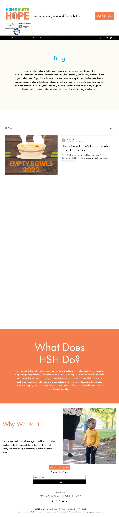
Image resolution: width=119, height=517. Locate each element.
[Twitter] (111, 38)
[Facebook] (104, 38)
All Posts (8, 128)
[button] (111, 128)
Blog (59, 58)
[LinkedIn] (114, 38)
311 (68, 512)
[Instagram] (107, 38)
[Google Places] (100, 38)
